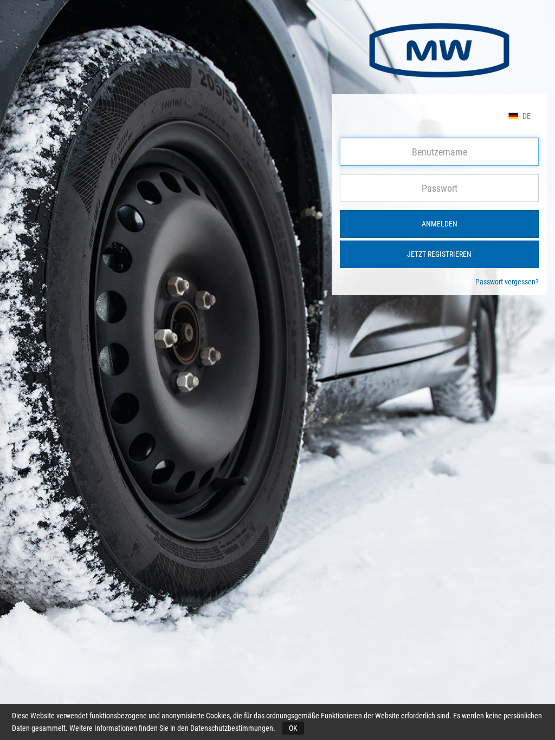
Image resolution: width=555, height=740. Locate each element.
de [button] (526, 116)
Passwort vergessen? (507, 281)
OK (293, 728)
